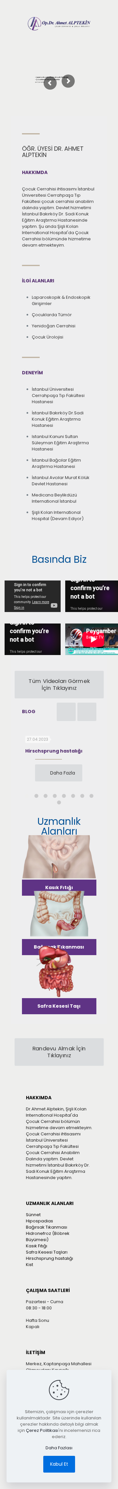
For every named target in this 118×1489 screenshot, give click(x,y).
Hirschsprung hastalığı (54, 751)
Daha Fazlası (59, 1448)
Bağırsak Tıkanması (46, 1227)
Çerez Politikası (42, 1430)
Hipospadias (39, 1221)
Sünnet (33, 1215)
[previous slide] (66, 712)
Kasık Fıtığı (36, 1246)
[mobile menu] (98, 21)
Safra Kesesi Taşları (47, 1252)
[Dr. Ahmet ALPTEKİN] (59, 23)
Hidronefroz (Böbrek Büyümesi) (47, 1236)
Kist (29, 1264)
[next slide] (86, 712)
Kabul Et (59, 1464)
